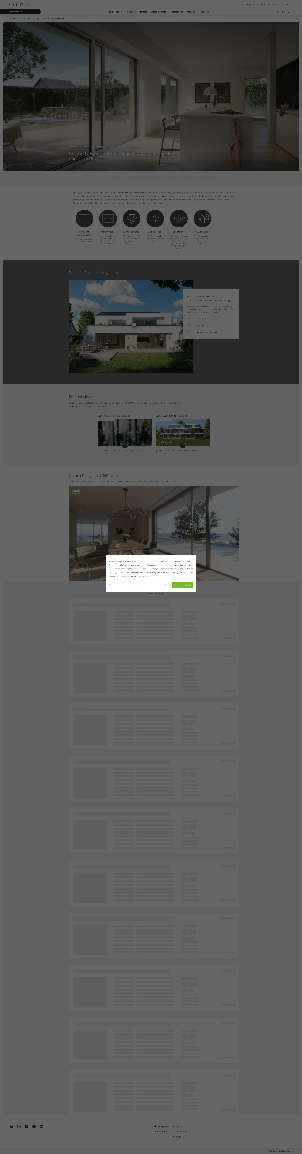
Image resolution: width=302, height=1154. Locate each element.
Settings (168, 585)
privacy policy (144, 576)
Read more (114, 585)
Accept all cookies (184, 585)
